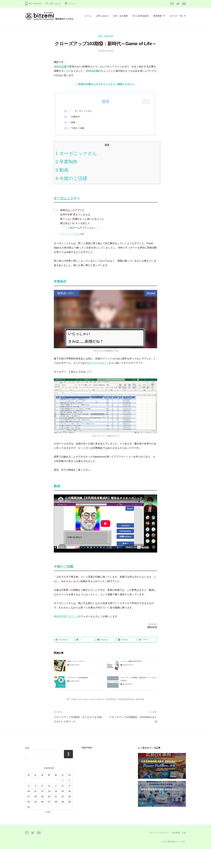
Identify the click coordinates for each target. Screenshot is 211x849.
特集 (100, 36)
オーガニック (81, 110)
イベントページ (67, 234)
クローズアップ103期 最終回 (77, 677)
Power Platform (97, 699)
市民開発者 (110, 699)
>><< (105, 84)
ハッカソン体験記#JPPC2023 (131, 661)
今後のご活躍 (77, 127)
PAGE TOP (203, 821)
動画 (73, 122)
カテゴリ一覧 (176, 16)
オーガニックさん (76, 153)
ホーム (88, 16)
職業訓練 (108, 36)
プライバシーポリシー (159, 833)
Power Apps (83, 699)
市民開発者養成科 (125, 699)
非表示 (146, 101)
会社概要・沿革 (179, 833)
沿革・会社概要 (120, 16)
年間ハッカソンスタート (76, 661)
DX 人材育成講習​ (140, 16)
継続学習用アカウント (66, 616)
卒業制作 (75, 116)
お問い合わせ (55, 4)
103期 (73, 699)
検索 (27, 748)
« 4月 (47, 812)
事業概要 (157, 16)
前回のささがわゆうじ (96, 363)
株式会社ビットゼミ (177, 841)
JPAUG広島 (60, 66)
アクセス (72, 4)
